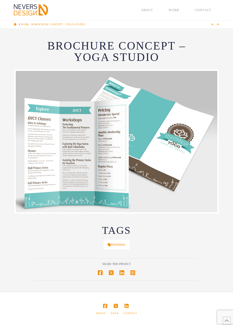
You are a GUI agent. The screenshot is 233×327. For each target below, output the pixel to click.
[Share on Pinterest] (133, 273)
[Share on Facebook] (100, 273)
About (101, 313)
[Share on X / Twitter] (111, 273)
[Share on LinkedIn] (122, 273)
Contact (130, 313)
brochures (118, 244)
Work (114, 313)
